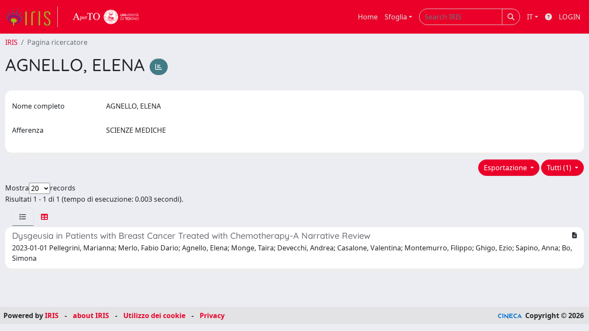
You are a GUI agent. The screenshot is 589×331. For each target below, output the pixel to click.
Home (368, 17)
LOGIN (569, 17)
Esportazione (506, 167)
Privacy (212, 315)
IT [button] (530, 17)
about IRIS (91, 315)
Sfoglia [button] (396, 17)
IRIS (11, 42)
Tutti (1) (560, 167)
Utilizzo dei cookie (154, 315)
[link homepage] (31, 16)
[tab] (23, 217)
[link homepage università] (106, 16)
